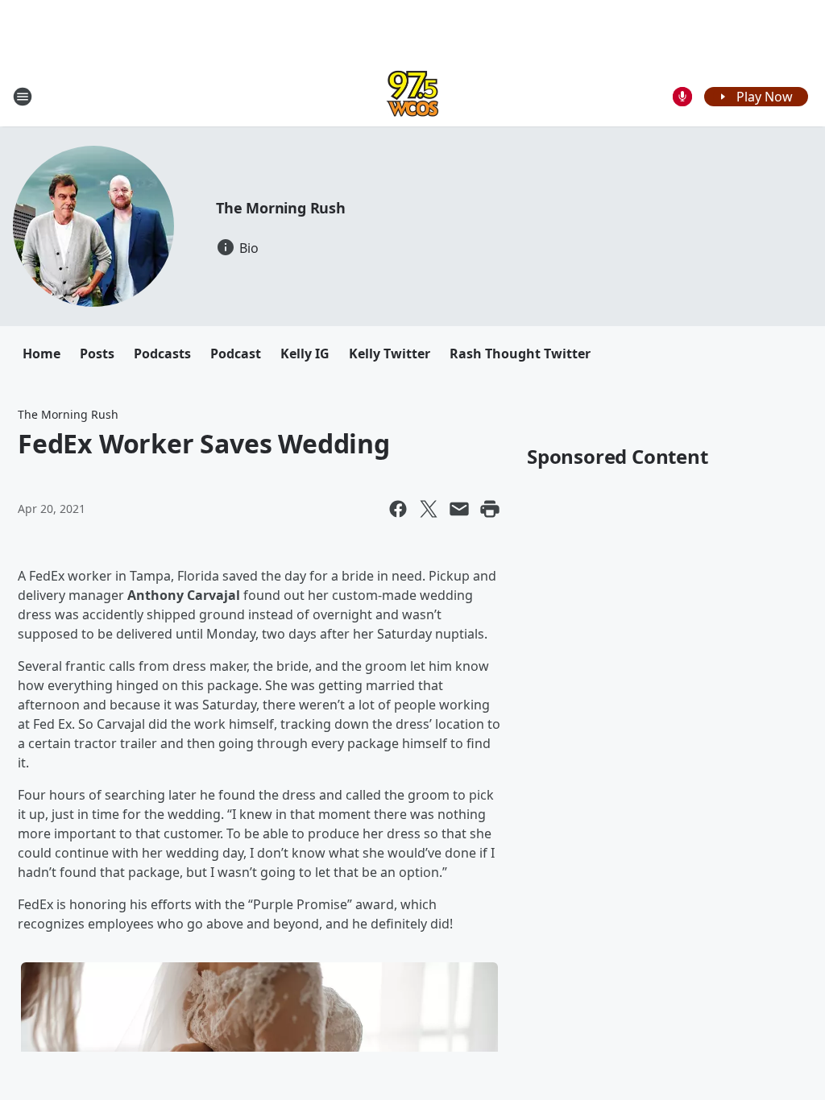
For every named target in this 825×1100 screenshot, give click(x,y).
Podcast (235, 353)
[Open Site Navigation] (22, 96)
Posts (97, 353)
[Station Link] (412, 96)
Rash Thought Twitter (520, 353)
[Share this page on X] (428, 509)
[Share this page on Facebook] (398, 509)
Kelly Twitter (389, 353)
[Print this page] (490, 509)
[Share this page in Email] (459, 509)
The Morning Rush (281, 207)
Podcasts (162, 353)
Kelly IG (305, 353)
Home (41, 353)
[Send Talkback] (682, 96)
